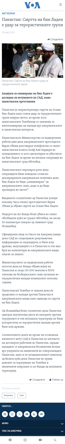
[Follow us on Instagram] (12, 414)
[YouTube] (40, 440)
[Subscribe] (41, 414)
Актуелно (8, 13)
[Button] (55, 39)
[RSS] (34, 414)
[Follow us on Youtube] (27, 414)
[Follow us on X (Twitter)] (20, 414)
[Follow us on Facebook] (5, 414)
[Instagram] (25, 440)
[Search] (55, 440)
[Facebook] (10, 440)
